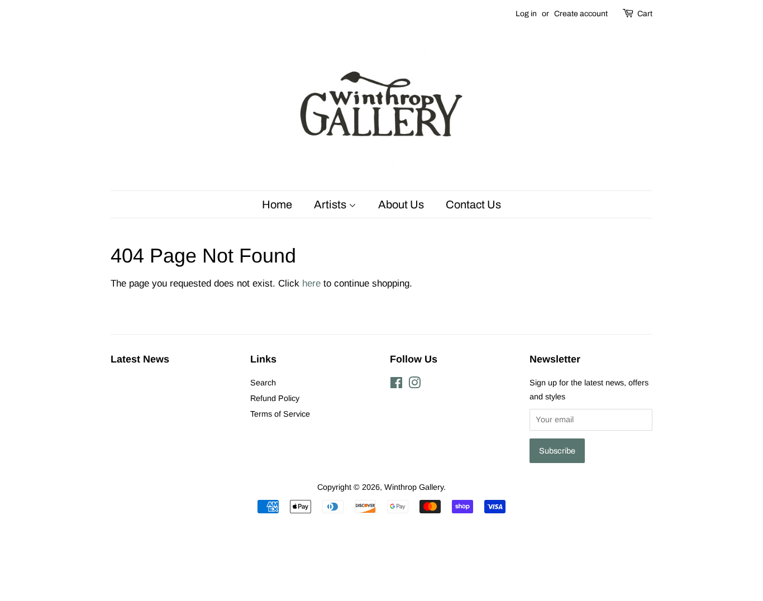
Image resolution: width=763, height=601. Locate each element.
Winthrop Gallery (414, 487)
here (311, 283)
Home (277, 204)
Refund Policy (274, 398)
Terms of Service (280, 413)
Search (263, 382)
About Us (401, 204)
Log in (526, 13)
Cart (644, 13)
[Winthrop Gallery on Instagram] (414, 384)
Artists (331, 204)
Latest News (140, 359)
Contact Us (473, 204)
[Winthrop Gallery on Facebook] (396, 384)
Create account (581, 13)
